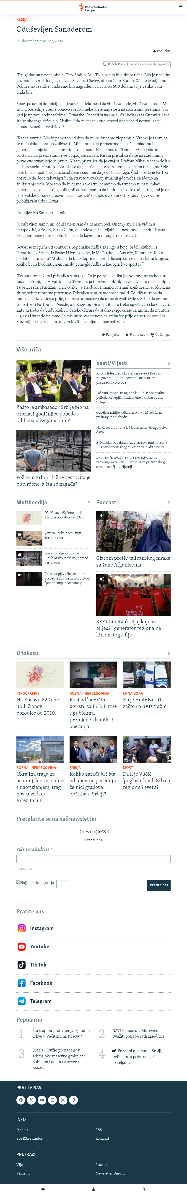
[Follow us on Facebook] (20, 1100)
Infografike (27, 694)
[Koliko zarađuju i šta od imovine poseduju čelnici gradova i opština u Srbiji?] (93, 749)
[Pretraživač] (144, 1189)
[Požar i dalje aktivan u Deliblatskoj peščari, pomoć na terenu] (29, 558)
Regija (22, 20)
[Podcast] (93, 1189)
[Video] (43, 1189)
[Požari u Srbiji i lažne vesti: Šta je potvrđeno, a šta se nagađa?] (53, 451)
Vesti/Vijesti (112, 363)
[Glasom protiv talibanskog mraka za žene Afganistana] (133, 531)
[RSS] (63, 1100)
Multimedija (31, 503)
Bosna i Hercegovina (89, 694)
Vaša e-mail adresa (34, 850)
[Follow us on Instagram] (52, 1100)
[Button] (162, 51)
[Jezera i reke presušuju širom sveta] (29, 538)
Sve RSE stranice (29, 1139)
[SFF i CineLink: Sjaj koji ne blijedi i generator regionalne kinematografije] (133, 595)
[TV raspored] (73, 1100)
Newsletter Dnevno (110, 1174)
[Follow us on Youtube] (42, 1100)
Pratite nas (159, 885)
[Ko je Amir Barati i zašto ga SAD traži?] (147, 675)
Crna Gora (133, 694)
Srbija (75, 768)
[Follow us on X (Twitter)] (31, 1100)
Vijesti (21, 1165)
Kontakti (102, 1139)
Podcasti (107, 503)
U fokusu (27, 654)
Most (128, 768)
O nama (22, 1130)
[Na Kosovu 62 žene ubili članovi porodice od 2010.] (29, 518)
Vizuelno (23, 1174)
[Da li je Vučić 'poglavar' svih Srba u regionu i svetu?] (147, 749)
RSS (99, 1130)
